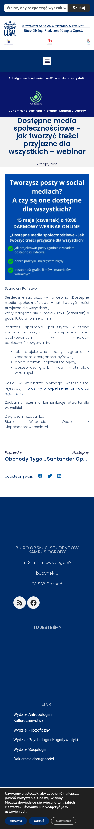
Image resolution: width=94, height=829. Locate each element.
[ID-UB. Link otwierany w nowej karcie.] (49, 41)
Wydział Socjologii (29, 749)
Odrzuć (39, 821)
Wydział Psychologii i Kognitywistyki (45, 739)
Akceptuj (16, 821)
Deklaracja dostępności (33, 759)
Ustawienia (63, 821)
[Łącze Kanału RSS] (19, 602)
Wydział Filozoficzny (31, 730)
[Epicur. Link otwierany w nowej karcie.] (88, 41)
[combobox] (36, 8)
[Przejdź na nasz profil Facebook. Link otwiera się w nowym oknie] (33, 602)
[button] (47, 61)
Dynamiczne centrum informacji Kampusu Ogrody (47, 111)
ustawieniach (15, 811)
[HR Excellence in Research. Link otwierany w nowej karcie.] (8, 42)
